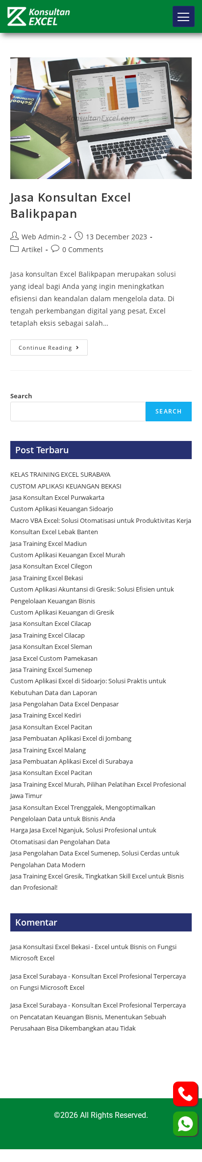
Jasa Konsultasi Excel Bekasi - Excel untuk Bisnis (78, 946)
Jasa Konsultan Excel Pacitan (51, 727)
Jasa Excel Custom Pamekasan (54, 658)
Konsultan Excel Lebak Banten (54, 531)
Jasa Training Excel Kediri (45, 715)
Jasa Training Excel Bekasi (46, 577)
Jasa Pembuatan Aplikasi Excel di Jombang (70, 738)
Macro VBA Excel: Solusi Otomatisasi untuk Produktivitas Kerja (100, 520)
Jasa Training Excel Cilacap (47, 635)
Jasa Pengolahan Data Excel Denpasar (64, 703)
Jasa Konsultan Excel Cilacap (50, 623)
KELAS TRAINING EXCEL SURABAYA (60, 474)
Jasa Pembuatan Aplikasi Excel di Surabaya (71, 761)
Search (21, 395)
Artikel (32, 249)
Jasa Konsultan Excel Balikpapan (70, 205)
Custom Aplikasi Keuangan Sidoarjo (61, 508)
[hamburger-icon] (184, 16)
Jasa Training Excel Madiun (48, 543)
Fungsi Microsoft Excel (52, 987)
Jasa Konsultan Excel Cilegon (51, 566)
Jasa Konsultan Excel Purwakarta (57, 497)
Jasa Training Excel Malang (48, 750)
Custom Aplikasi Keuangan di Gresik (63, 612)
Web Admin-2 (44, 236)
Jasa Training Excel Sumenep (52, 669)
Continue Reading (53, 345)
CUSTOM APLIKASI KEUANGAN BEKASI (66, 486)
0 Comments (82, 249)
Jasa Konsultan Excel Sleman (52, 646)
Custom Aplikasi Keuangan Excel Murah (67, 554)
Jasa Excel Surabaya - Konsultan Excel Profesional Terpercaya (98, 976)
